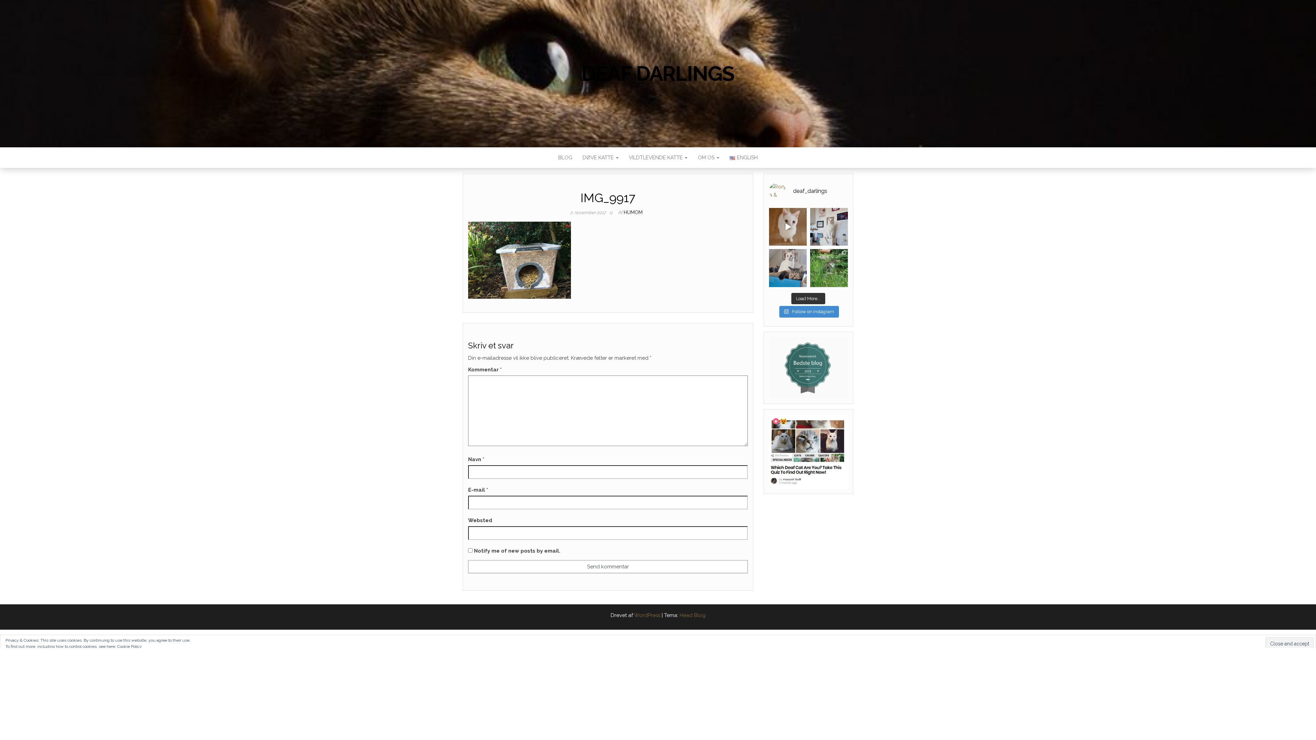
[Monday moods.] (788, 268)
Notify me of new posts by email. (517, 551)
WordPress (647, 615)
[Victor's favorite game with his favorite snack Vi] (788, 227)
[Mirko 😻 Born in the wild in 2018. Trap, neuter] (829, 268)
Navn (476, 459)
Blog (565, 158)
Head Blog (693, 615)
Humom (633, 212)
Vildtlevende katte (656, 158)
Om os (707, 158)
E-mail (478, 490)
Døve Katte (599, 158)
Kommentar (485, 370)
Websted (480, 520)
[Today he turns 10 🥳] (829, 227)
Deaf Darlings (658, 74)
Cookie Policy (129, 646)
